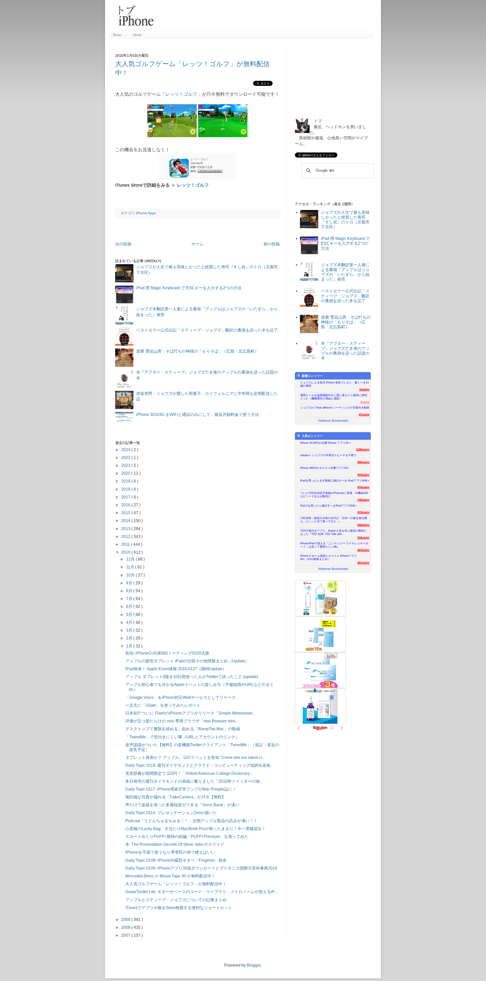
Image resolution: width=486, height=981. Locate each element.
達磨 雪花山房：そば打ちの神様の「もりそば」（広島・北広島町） (197, 351)
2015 (126, 513)
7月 (129, 599)
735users (363, 500)
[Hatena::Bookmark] (333, 421)
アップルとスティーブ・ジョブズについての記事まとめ (176, 900)
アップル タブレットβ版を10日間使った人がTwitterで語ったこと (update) (191, 677)
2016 (126, 505)
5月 (129, 614)
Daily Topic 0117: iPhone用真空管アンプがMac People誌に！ (180, 789)
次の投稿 (123, 244)
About (137, 34)
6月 (129, 606)
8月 (129, 591)
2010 (126, 552)
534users (363, 537)
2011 (126, 544)
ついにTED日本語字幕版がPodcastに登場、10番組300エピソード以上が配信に (334, 494)
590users (363, 525)
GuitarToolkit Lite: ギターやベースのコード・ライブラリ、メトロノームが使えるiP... (201, 892)
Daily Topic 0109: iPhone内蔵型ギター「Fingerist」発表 (176, 860)
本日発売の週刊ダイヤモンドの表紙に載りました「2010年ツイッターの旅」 (194, 781)
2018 (126, 489)
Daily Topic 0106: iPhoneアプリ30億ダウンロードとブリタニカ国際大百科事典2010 (201, 868)
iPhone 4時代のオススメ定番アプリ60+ (324, 467)
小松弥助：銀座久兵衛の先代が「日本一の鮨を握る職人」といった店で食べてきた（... (333, 519)
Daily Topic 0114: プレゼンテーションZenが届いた (171, 813)
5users (364, 401)
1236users (362, 449)
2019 (126, 481)
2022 (126, 457)
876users (363, 487)
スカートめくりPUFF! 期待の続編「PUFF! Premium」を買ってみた (186, 836)
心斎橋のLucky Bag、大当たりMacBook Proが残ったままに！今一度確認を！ (195, 828)
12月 (131, 559)
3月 (129, 630)
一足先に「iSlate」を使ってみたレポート (162, 705)
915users (363, 474)
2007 (126, 935)
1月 (129, 646)
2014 (126, 520)
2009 (126, 919)
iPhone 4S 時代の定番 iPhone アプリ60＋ (325, 442)
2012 (126, 536)
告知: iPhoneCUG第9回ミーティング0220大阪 (167, 653)
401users (363, 562)
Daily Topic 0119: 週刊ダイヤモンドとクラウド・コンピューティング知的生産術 (198, 765)
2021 (126, 465)
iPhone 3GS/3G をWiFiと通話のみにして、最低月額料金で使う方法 (197, 414)
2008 (126, 927)
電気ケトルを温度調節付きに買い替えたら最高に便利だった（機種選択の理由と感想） (333, 397)
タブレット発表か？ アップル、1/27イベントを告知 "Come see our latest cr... (195, 757)
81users (364, 414)
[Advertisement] (265, 17)
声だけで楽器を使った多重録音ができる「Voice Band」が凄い (182, 805)
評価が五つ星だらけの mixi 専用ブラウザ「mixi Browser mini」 (182, 721)
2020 (126, 473)
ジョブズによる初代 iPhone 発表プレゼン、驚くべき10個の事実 (334, 384)
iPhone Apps (146, 213)
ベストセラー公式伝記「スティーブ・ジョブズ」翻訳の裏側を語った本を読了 (207, 330)
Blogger (254, 965)
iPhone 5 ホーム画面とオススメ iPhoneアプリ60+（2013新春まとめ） (328, 557)
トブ (318, 121)
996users (363, 462)
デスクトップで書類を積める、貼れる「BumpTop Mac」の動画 (182, 729)
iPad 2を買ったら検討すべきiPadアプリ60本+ (328, 505)
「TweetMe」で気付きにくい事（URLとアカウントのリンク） (182, 737)
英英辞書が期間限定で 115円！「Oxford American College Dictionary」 (189, 773)
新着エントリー (312, 376)
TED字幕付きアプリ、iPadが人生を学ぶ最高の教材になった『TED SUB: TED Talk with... (333, 532)
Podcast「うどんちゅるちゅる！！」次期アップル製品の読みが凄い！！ (191, 821)
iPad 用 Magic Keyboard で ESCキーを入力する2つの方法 (188, 288)
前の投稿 (272, 244)
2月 (129, 638)
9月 (129, 583)
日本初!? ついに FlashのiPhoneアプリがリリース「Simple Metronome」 (190, 713)
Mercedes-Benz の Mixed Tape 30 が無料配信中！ (170, 876)
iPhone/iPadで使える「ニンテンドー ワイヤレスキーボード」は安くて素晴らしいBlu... (334, 545)
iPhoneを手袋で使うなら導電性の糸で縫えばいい (170, 852)
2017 (126, 497)
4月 (129, 622)
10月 (131, 575)
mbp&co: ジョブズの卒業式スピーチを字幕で (328, 455)
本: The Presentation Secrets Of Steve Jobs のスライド (174, 844)
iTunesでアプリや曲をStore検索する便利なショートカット (178, 908)
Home (117, 34)
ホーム (197, 244)
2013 (126, 529)
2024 (126, 450)
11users (364, 389)
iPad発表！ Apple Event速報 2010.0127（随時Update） (176, 669)
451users (363, 550)
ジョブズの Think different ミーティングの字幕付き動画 (334, 407)
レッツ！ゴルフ (181, 94)
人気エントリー (312, 436)
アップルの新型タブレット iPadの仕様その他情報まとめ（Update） (187, 661)
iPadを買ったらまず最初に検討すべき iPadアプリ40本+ (334, 480)
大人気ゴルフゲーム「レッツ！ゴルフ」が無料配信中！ (176, 884)
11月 (130, 567)
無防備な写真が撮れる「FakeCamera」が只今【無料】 (175, 797)
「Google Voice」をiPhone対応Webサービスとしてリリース (180, 697)
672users (363, 512)
